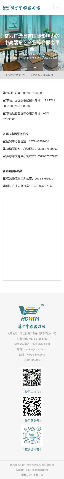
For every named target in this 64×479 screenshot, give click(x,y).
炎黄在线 (38, 475)
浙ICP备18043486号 (37, 470)
